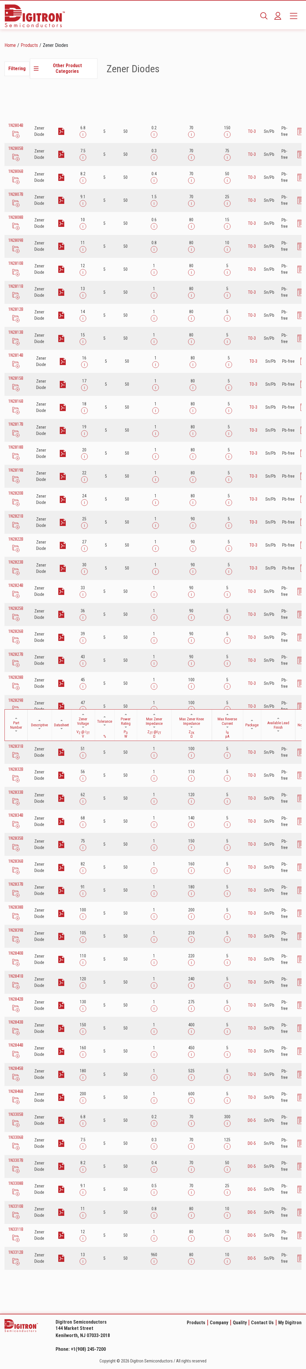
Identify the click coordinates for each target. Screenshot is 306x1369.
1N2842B (15, 999)
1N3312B (15, 1252)
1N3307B (15, 1160)
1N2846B (15, 1091)
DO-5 (252, 1120)
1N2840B (15, 953)
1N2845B (15, 1068)
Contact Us (262, 1322)
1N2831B (15, 746)
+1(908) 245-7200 (88, 1349)
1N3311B (15, 1229)
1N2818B (15, 447)
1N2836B (15, 861)
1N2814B (15, 355)
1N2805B (15, 148)
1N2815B (15, 378)
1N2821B (15, 516)
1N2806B (15, 171)
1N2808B (15, 217)
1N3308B (15, 1183)
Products (29, 45)
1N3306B (15, 1137)
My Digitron (290, 1322)
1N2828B (15, 677)
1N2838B (15, 907)
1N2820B (15, 493)
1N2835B (15, 838)
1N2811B (15, 286)
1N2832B (15, 769)
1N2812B (15, 309)
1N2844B (15, 1045)
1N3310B (15, 1206)
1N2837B (15, 884)
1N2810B (15, 263)
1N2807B (15, 194)
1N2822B (15, 539)
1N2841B (15, 976)
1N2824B (15, 585)
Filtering (17, 68)
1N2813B (15, 332)
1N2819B (15, 470)
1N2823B (15, 562)
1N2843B (15, 1022)
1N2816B (15, 401)
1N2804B (15, 125)
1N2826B (15, 631)
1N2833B (15, 792)
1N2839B (15, 930)
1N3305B (15, 1114)
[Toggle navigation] (293, 16)
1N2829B (15, 700)
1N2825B (15, 608)
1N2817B (15, 424)
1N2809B (15, 240)
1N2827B (15, 654)
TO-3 (252, 131)
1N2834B (15, 815)
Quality (240, 1322)
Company (219, 1322)
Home (10, 45)
